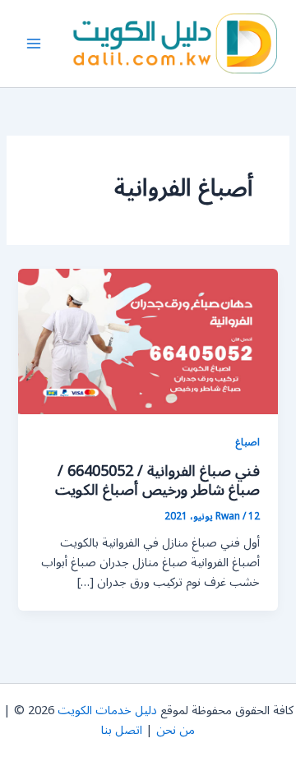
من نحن (175, 730)
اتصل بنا (121, 730)
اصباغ (247, 442)
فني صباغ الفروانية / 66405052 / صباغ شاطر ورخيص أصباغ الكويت (157, 480)
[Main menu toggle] (33, 43)
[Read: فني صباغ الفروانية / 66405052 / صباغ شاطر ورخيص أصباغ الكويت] (147, 340)
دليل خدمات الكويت (107, 710)
